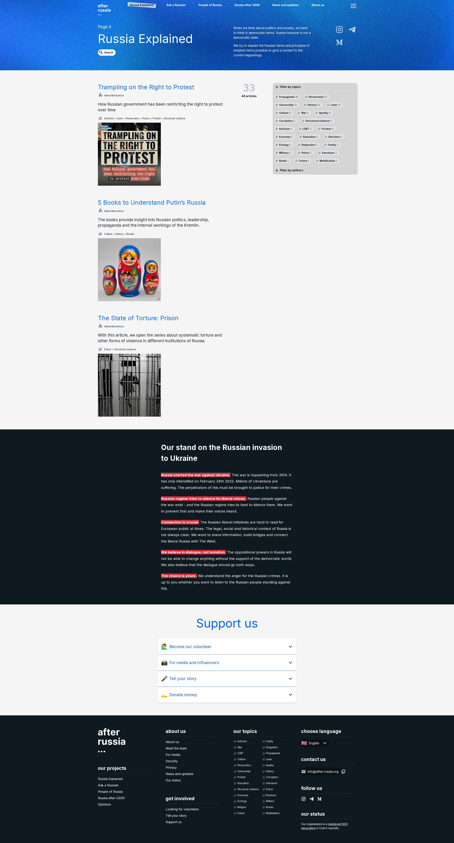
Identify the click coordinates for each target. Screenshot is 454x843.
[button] (353, 6)
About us (317, 5)
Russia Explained (110, 779)
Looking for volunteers (182, 809)
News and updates (285, 5)
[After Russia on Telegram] (352, 30)
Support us (174, 822)
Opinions (104, 804)
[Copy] (343, 771)
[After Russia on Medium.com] (339, 42)
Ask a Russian (176, 5)
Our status (173, 780)
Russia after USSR (247, 5)
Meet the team (176, 748)
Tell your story (176, 815)
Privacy (171, 767)
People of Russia (210, 5)
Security (172, 761)
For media (173, 755)
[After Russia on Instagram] (339, 30)
